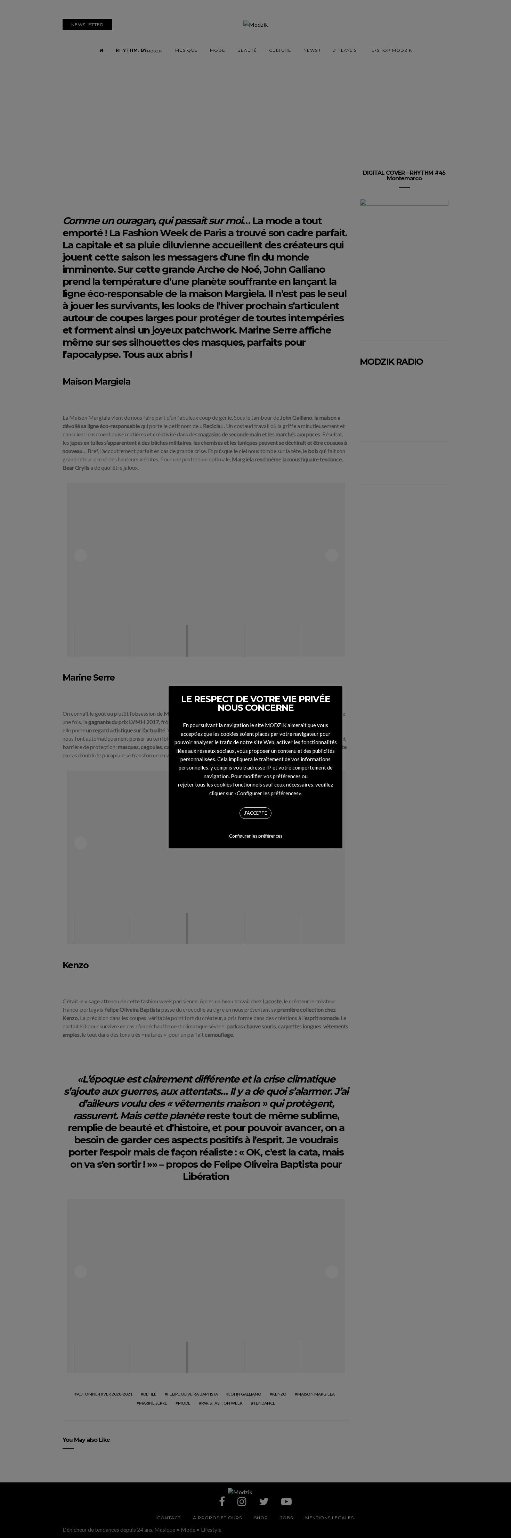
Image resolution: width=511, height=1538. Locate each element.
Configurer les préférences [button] (255, 836)
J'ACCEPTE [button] (255, 813)
